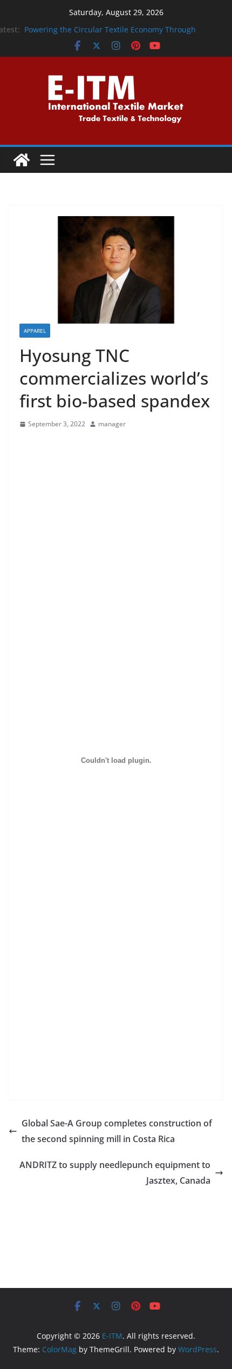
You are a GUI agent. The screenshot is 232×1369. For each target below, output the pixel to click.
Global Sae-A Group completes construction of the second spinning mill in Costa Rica (117, 1131)
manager (112, 423)
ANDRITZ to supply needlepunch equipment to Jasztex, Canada (114, 1172)
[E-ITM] (22, 160)
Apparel (35, 330)
